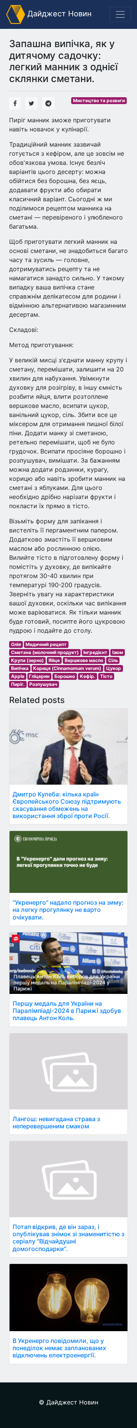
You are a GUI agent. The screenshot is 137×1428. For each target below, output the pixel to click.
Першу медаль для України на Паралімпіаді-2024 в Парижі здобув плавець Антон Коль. (67, 1011)
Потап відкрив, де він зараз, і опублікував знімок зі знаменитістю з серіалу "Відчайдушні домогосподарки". (68, 1238)
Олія (16, 644)
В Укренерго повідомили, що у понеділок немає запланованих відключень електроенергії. (59, 1348)
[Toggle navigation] (120, 14)
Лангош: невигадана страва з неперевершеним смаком (56, 1122)
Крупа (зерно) (27, 660)
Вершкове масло (84, 660)
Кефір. (88, 676)
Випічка (20, 668)
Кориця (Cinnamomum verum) (67, 668)
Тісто (106, 676)
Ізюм (117, 652)
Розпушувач (43, 684)
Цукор (113, 668)
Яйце (54, 660)
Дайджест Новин (58, 13)
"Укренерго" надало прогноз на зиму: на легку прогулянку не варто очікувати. (68, 910)
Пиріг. (18, 684)
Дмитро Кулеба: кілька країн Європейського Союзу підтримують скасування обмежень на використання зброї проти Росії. (67, 805)
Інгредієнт (95, 652)
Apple (17, 676)
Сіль (113, 660)
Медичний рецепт (46, 644)
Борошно (64, 676)
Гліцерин (39, 676)
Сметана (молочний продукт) (45, 652)
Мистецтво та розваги (99, 100)
